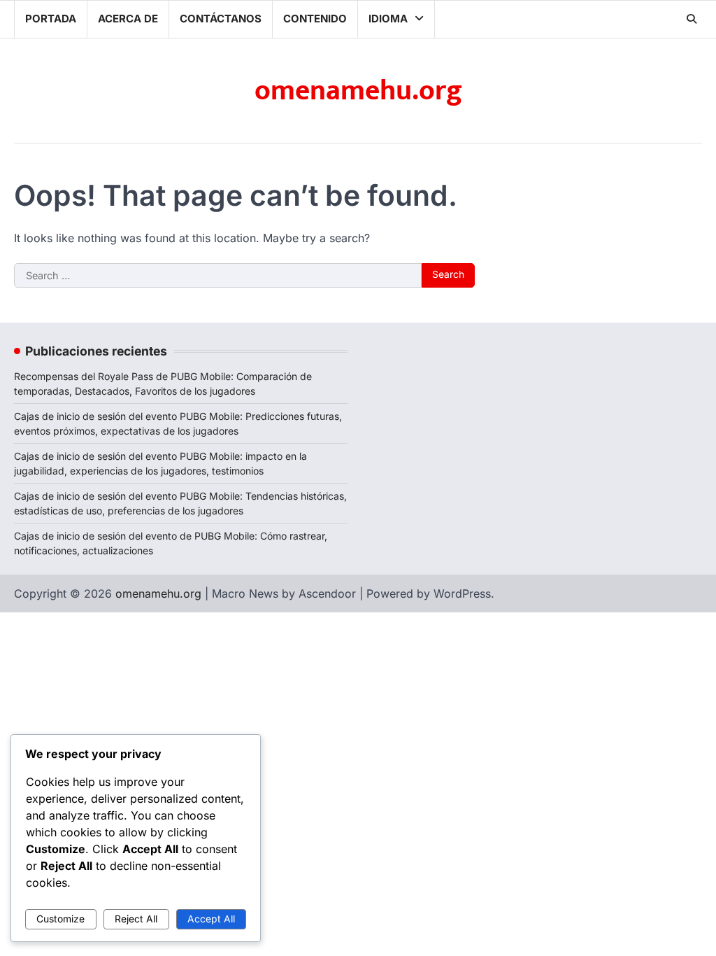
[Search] (691, 18)
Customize (60, 919)
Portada (50, 18)
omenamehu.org (358, 91)
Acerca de (128, 18)
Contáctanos (221, 18)
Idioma (388, 18)
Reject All (136, 919)
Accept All (211, 919)
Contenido (315, 18)
